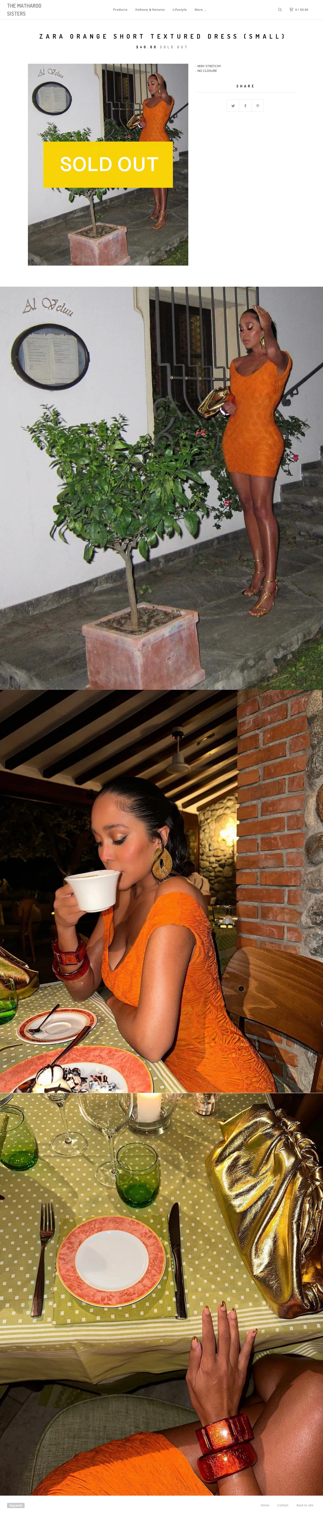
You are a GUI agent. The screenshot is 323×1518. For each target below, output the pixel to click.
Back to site (304, 1505)
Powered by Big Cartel (16, 1505)
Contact (283, 1505)
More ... (200, 9)
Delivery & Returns (150, 9)
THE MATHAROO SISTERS (24, 9)
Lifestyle (180, 9)
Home (265, 1505)
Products (120, 9)
